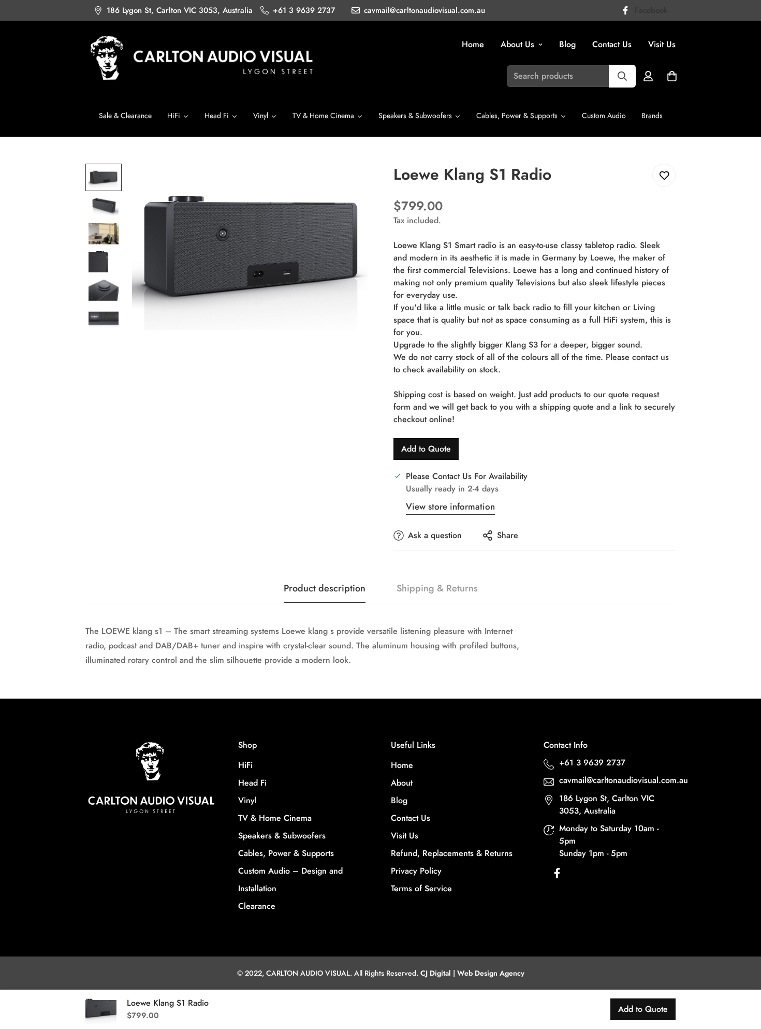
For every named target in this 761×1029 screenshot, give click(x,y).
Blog (567, 44)
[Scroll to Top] (741, 972)
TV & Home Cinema (275, 818)
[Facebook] (557, 875)
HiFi (245, 765)
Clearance (256, 906)
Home (473, 44)
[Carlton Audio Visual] (201, 59)
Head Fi (252, 783)
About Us (517, 44)
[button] (672, 76)
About (402, 783)
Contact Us (612, 44)
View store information (450, 506)
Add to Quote (426, 449)
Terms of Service (421, 888)
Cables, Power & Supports (286, 853)
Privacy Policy (416, 871)
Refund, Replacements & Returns (452, 853)
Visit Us (662, 44)
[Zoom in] (345, 185)
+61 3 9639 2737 (592, 763)
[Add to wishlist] (664, 175)
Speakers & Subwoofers (282, 836)
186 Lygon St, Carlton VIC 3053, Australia (606, 804)
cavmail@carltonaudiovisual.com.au (618, 780)
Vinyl (247, 800)
